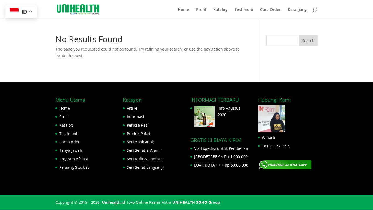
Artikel (132, 108)
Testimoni (244, 10)
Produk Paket (138, 133)
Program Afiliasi (73, 158)
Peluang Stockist (74, 167)
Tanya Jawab (70, 150)
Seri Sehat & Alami (144, 150)
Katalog (220, 10)
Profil (201, 10)
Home (183, 10)
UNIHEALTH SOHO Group (196, 202)
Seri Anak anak (140, 141)
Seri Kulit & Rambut (145, 158)
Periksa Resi (138, 125)
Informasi (135, 116)
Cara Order (270, 10)
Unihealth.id (113, 202)
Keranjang (297, 10)
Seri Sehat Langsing (145, 167)
